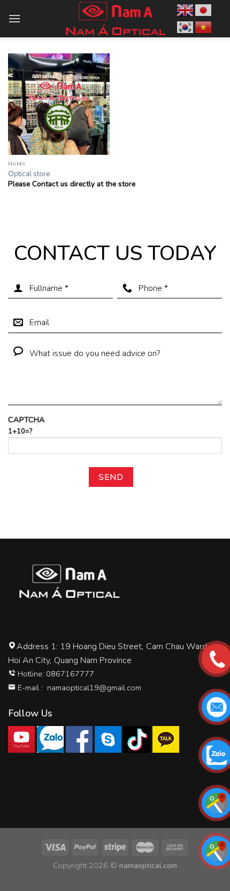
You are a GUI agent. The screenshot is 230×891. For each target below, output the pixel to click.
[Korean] (186, 27)
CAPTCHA (26, 425)
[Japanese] (204, 9)
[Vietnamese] (204, 27)
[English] (186, 9)
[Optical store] (59, 104)
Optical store (29, 174)
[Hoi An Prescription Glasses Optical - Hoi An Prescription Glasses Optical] (115, 18)
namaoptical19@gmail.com (94, 687)
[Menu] (14, 18)
